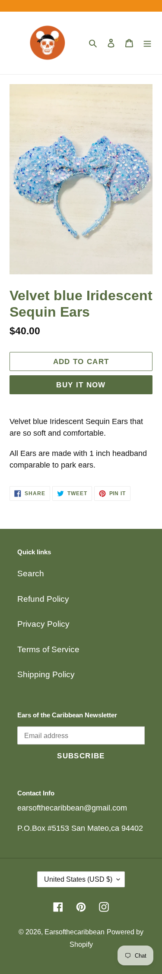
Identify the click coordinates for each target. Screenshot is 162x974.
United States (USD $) (78, 879)
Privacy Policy (43, 623)
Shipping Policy (46, 674)
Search (30, 573)
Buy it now (81, 385)
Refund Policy (43, 598)
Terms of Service (48, 649)
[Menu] (147, 42)
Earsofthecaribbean (74, 932)
